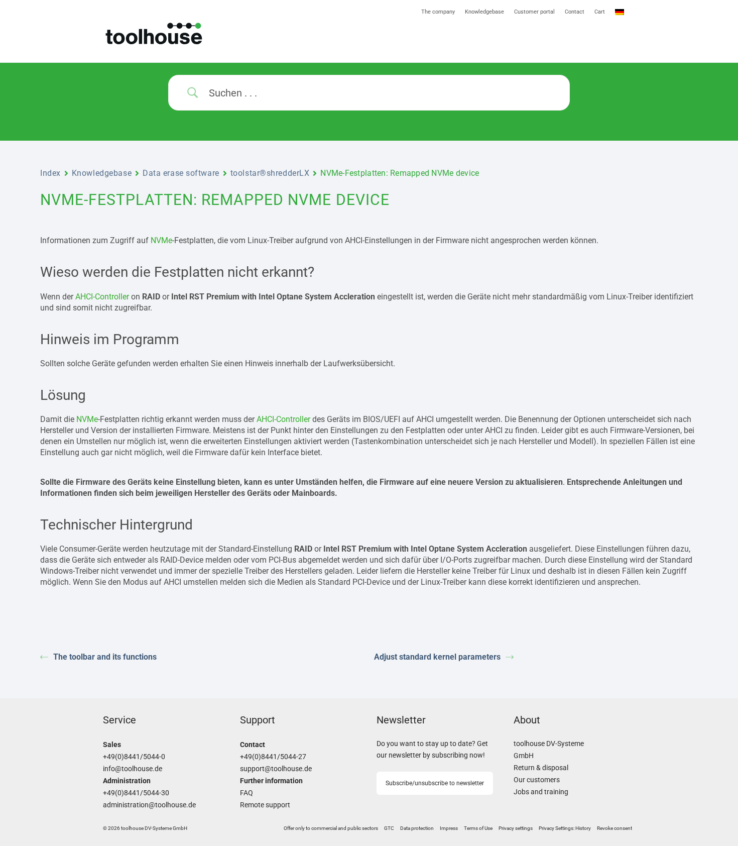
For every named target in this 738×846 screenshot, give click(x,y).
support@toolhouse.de (276, 769)
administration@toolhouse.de (149, 805)
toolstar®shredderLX (270, 173)
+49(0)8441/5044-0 (134, 757)
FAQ (246, 793)
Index (50, 173)
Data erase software (181, 173)
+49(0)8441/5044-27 (273, 757)
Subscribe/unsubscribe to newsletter (435, 783)
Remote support (265, 805)
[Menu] (502, 39)
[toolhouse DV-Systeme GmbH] (186, 33)
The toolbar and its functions (105, 657)
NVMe (161, 240)
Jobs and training (541, 792)
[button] (516, 828)
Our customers (537, 780)
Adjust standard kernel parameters (437, 657)
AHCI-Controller (102, 296)
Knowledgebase (102, 173)
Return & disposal (541, 768)
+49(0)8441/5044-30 (136, 793)
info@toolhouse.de (132, 769)
